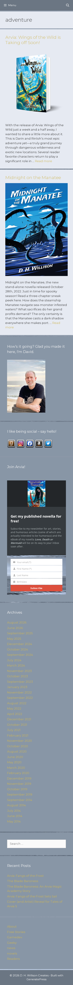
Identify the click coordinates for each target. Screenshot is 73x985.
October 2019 (17, 789)
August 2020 (17, 751)
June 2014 (14, 816)
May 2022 (14, 708)
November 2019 (19, 783)
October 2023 (17, 676)
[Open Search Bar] (67, 5)
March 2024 (16, 665)
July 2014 (14, 810)
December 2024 (19, 644)
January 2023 (17, 687)
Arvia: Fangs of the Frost (25, 875)
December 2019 (19, 778)
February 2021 (17, 735)
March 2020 (16, 767)
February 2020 (18, 773)
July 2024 (14, 660)
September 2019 (19, 794)
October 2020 (17, 746)
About (12, 926)
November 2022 (19, 692)
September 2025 (20, 633)
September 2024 (20, 654)
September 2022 (20, 697)
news (11, 948)
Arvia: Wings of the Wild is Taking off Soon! (33, 40)
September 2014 (19, 800)
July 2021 (14, 730)
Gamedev (14, 937)
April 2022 (14, 714)
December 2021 (19, 719)
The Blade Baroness (22, 881)
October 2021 (17, 724)
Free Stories (16, 932)
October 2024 (17, 649)
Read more (43, 161)
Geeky (12, 942)
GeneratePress (36, 979)
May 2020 (14, 762)
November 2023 (19, 671)
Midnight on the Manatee (33, 177)
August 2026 (17, 622)
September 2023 (20, 681)
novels (12, 953)
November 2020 (19, 740)
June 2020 (15, 757)
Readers (13, 959)
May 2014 (14, 821)
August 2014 (16, 805)
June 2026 (15, 628)
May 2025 (14, 638)
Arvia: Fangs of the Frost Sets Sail (32, 896)
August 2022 (16, 703)
